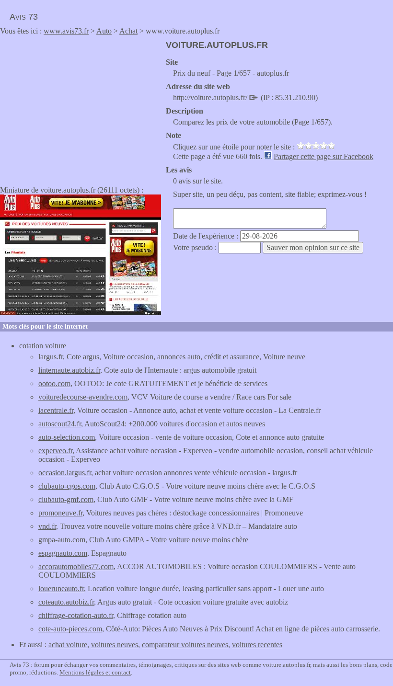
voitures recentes (257, 644)
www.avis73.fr (66, 31)
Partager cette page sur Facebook (323, 156)
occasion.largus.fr (64, 473)
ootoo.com (54, 383)
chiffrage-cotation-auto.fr (75, 615)
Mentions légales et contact (95, 672)
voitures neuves (114, 644)
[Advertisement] (80, 107)
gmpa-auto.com (61, 540)
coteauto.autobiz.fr (66, 602)
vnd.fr (47, 526)
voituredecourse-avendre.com (82, 397)
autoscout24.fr (59, 424)
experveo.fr (55, 450)
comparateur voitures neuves (185, 644)
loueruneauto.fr (61, 588)
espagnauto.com (62, 553)
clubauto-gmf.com (65, 499)
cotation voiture (42, 346)
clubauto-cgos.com (66, 486)
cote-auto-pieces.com (70, 629)
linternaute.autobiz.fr (69, 370)
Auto (104, 31)
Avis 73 (24, 17)
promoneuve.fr (60, 513)
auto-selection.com (66, 437)
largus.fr (50, 357)
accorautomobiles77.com (76, 566)
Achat (128, 31)
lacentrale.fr (55, 410)
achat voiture (67, 644)
